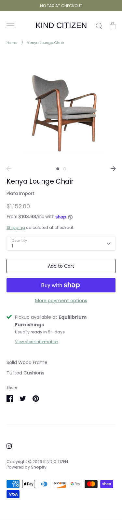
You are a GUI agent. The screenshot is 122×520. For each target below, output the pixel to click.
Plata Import (20, 193)
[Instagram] (9, 446)
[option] (61, 108)
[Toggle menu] (10, 26)
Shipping (16, 227)
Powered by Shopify (27, 467)
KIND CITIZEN (61, 25)
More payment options (61, 300)
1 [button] (57, 168)
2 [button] (64, 168)
